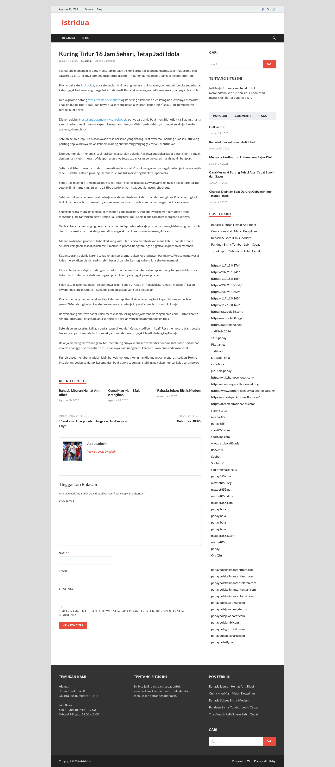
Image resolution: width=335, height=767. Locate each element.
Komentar (68, 501)
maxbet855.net (221, 489)
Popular (220, 116)
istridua (75, 22)
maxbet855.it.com (223, 535)
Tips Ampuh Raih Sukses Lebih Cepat (235, 251)
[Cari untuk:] (242, 64)
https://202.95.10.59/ (225, 291)
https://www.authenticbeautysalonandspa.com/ (243, 390)
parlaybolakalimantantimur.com (232, 576)
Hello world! (217, 127)
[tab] (220, 116)
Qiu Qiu (216, 555)
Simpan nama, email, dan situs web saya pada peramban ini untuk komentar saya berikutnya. (121, 613)
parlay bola (218, 509)
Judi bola (86, 85)
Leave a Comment (104, 60)
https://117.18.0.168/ (225, 278)
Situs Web (66, 588)
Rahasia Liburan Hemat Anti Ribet (232, 142)
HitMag (270, 761)
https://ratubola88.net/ (226, 324)
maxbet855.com (222, 502)
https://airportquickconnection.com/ (235, 397)
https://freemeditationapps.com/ (233, 404)
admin (88, 60)
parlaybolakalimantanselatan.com (233, 583)
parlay (215, 548)
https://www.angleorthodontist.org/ (235, 384)
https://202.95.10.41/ (225, 272)
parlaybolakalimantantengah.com (233, 589)
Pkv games (218, 344)
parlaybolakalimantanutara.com (232, 569)
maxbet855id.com (223, 496)
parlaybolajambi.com (225, 622)
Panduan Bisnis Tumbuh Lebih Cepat (235, 244)
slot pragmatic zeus (224, 469)
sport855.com (220, 430)
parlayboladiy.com (223, 642)
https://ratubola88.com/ (227, 311)
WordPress (254, 761)
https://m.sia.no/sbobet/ (104, 100)
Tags (263, 116)
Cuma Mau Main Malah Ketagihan (234, 231)
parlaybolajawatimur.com (228, 602)
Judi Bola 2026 (221, 331)
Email (64, 570)
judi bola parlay (221, 371)
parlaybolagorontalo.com (228, 629)
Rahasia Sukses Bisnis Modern (179, 390)
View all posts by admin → (103, 451)
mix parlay (218, 417)
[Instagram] (273, 9)
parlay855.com (221, 476)
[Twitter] (268, 9)
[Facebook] (263, 9)
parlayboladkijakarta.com (228, 635)
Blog (99, 9)
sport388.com (220, 436)
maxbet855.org (221, 483)
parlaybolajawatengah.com (229, 609)
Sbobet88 (217, 463)
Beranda (89, 9)
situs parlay (218, 338)
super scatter (220, 410)
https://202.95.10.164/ (226, 285)
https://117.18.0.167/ (225, 305)
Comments (243, 116)
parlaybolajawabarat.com (228, 616)
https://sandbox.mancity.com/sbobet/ (102, 119)
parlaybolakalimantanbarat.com (232, 596)
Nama (64, 553)
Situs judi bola (220, 357)
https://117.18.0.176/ (225, 265)
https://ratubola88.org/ (226, 318)
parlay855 (218, 423)
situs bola (217, 364)
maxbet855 (218, 542)
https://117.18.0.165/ (225, 298)
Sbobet (216, 456)
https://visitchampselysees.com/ (232, 377)
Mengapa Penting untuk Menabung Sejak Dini (240, 157)
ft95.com (217, 450)
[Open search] (274, 38)
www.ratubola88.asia (225, 443)
